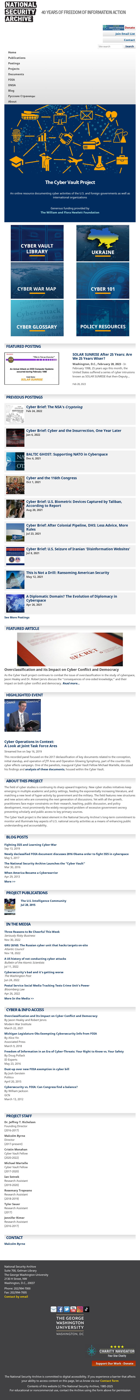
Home (12, 52)
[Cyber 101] (103, 281)
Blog (11, 90)
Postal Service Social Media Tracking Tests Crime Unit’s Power (47, 985)
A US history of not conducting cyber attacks (35, 958)
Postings (14, 63)
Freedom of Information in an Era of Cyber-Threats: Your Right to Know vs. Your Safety (64, 1051)
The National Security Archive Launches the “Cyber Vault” (44, 863)
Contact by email (16, 1296)
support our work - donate (114, 1363)
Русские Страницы (21, 96)
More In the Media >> (19, 998)
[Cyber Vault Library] (37, 243)
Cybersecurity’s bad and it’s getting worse (33, 972)
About (12, 101)
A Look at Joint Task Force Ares (30, 746)
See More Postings (16, 617)
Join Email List (125, 34)
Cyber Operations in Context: (29, 741)
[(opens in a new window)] (37, 281)
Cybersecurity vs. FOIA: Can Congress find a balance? (41, 1087)
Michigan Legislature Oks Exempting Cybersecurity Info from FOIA (50, 1033)
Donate (130, 27)
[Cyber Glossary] (37, 318)
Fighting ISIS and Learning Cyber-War (30, 844)
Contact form (109, 1381)
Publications (16, 58)
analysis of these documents (44, 769)
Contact (129, 40)
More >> (9, 881)
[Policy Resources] (103, 318)
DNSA (12, 85)
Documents (16, 74)
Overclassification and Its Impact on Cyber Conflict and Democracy (51, 1016)
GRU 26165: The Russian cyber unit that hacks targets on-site (46, 945)
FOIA (11, 79)
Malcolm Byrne (14, 1244)
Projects (13, 68)
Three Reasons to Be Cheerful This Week (32, 932)
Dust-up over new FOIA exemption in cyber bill (36, 1069)
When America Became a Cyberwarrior (31, 872)
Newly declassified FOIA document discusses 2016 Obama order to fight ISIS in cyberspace (66, 854)
